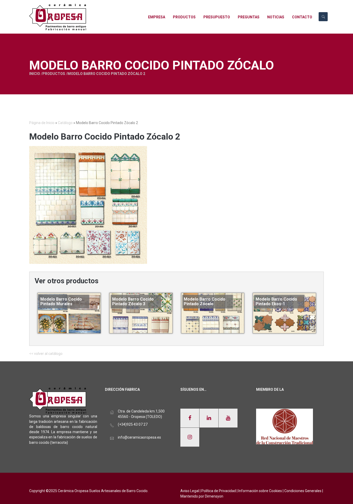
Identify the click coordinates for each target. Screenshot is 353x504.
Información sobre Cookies (260, 491)
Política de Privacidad (218, 491)
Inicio (34, 74)
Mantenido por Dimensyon (201, 496)
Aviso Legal (189, 491)
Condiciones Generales (302, 491)
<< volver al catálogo (46, 354)
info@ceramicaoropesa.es (139, 437)
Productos (53, 74)
